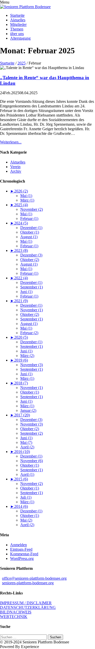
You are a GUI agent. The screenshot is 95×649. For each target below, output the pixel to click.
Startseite (17, 15)
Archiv (15, 171)
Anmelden (18, 545)
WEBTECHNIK (13, 616)
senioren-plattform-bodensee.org (28, 583)
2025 (21, 63)
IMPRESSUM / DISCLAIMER (26, 603)
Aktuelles (17, 20)
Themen (16, 29)
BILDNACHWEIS (15, 612)
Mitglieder (18, 24)
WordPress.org (22, 558)
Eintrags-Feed (21, 549)
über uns (17, 33)
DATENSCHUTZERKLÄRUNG (28, 607)
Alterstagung (20, 38)
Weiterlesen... (11, 142)
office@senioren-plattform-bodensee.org (34, 578)
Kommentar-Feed (24, 554)
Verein (15, 167)
